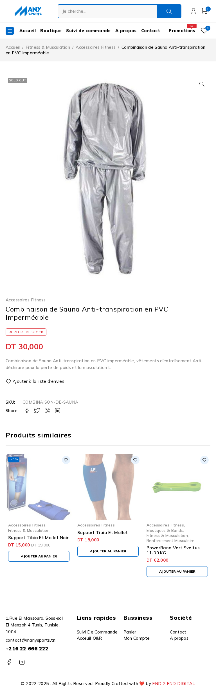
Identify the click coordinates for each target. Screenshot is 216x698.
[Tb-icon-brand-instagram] (21, 662)
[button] (202, 84)
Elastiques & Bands (165, 530)
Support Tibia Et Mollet (102, 532)
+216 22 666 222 (27, 648)
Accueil (13, 47)
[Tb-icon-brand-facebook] (9, 662)
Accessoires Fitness (96, 47)
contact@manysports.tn (30, 640)
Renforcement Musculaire (171, 540)
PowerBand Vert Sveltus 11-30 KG (173, 550)
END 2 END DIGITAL (173, 683)
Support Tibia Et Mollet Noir (38, 537)
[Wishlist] (35, 381)
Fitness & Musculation (48, 47)
